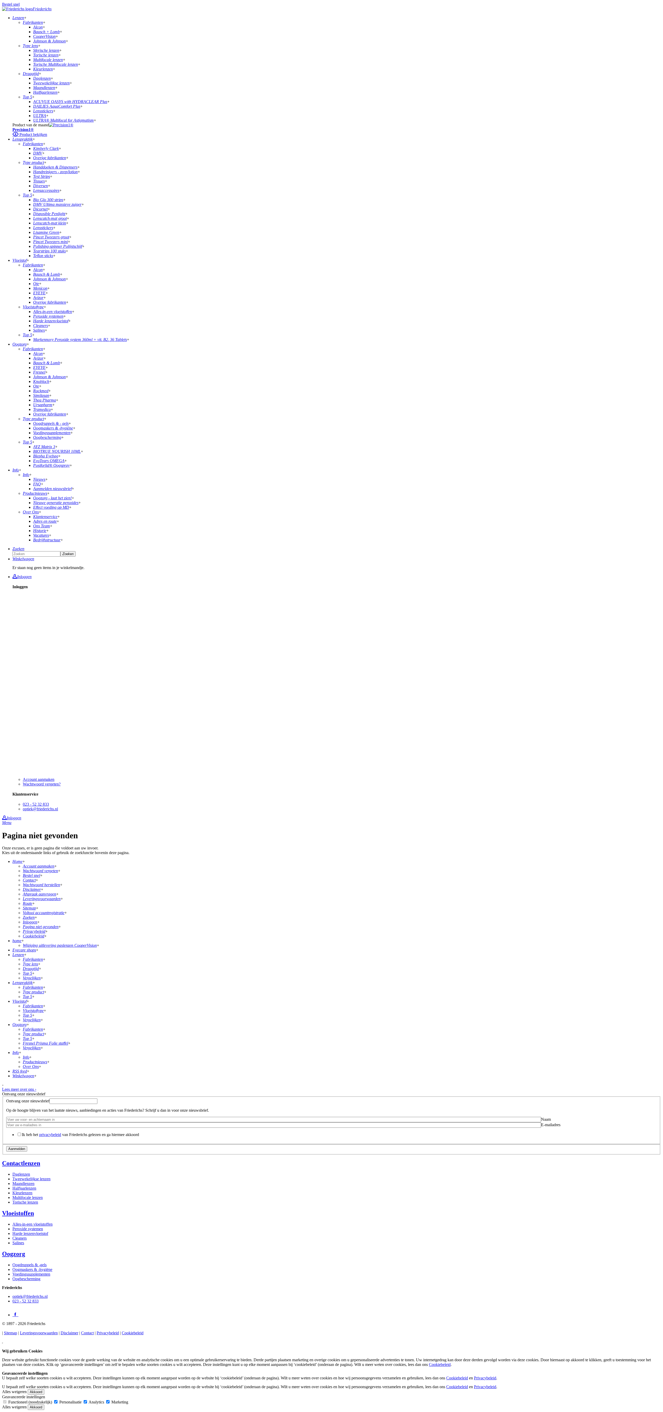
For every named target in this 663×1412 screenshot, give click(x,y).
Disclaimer (69, 1333)
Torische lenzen (25, 1202)
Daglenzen (21, 1174)
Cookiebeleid (132, 1333)
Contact (87, 1333)
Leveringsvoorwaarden (39, 1333)
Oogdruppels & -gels (29, 1265)
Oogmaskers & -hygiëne (32, 1269)
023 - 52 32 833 (36, 804)
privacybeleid (50, 1134)
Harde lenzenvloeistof (30, 1233)
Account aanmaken (38, 779)
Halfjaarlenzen (24, 1188)
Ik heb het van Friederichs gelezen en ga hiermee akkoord (80, 1134)
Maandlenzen (23, 1183)
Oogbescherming (26, 1279)
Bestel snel (11, 4)
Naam (546, 1119)
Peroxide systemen (27, 1229)
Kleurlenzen (22, 1193)
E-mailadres (550, 1125)
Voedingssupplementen (31, 1274)
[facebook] (15, 1314)
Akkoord (36, 1392)
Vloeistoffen (18, 1213)
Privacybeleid (108, 1333)
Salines (18, 1243)
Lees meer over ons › (19, 1089)
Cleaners (19, 1238)
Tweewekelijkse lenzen (31, 1179)
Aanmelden (16, 1149)
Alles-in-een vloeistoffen (32, 1224)
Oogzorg (13, 1253)
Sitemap (10, 1333)
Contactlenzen (21, 1163)
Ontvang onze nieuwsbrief (27, 1101)
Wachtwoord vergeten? (42, 784)
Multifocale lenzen (27, 1197)
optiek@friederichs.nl (40, 809)
